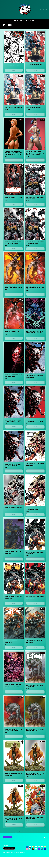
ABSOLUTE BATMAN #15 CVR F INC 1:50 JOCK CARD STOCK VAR (13, 375)
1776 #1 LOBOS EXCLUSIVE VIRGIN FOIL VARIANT (13, 108)
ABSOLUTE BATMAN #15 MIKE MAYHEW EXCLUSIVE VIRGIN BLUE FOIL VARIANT (13, 420)
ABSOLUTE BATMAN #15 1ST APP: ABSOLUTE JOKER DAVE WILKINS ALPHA (13, 286)
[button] (2, 9)
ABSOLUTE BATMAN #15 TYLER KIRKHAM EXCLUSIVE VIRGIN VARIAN (35, 508)
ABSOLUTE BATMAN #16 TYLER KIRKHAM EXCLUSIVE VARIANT (13, 597)
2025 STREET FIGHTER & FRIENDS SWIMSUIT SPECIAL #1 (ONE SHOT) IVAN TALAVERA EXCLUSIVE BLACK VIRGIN (13, 153)
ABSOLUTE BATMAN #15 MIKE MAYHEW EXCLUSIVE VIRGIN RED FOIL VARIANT (34, 420)
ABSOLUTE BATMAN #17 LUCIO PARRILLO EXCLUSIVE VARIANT (35, 686)
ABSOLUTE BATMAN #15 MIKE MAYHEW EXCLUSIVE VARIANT (34, 376)
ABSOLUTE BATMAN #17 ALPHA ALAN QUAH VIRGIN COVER (34, 641)
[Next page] (33, 831)
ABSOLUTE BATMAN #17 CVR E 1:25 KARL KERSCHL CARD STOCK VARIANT (14, 685)
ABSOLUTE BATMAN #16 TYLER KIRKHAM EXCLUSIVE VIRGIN (35, 597)
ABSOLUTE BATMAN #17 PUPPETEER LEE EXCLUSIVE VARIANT (13, 774)
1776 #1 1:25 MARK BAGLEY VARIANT (13, 65)
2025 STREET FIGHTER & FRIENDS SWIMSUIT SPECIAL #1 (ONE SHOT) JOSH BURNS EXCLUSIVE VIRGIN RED (35, 153)
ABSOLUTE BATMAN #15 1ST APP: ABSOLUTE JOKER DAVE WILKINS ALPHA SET (35, 287)
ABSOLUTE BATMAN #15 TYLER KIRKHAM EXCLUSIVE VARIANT (35, 464)
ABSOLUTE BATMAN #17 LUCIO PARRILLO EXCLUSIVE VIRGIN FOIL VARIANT (14, 730)
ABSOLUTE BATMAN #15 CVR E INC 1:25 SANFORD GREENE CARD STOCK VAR (34, 332)
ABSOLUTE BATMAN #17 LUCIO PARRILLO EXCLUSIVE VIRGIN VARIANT (35, 730)
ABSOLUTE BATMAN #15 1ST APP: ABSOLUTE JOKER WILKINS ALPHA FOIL (13, 332)
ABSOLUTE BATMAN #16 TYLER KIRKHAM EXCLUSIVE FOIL (35, 553)
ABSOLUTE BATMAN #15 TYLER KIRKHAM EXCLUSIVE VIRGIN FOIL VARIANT (13, 508)
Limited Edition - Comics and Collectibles (12, 852)
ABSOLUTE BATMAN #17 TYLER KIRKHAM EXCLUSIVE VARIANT (35, 818)
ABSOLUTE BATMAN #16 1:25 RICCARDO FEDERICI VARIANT (13, 552)
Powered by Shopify (22, 852)
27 (29, 831)
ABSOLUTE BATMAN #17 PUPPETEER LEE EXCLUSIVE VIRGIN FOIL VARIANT (35, 774)
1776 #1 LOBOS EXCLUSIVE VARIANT (34, 64)
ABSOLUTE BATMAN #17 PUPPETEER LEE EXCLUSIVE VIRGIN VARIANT (13, 819)
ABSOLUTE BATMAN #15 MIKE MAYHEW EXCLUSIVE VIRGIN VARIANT (13, 465)
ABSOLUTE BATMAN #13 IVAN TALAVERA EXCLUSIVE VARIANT (13, 198)
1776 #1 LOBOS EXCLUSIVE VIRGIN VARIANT (33, 108)
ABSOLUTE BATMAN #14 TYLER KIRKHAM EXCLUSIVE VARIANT (35, 198)
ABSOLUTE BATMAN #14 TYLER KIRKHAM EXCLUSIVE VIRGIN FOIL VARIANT (13, 242)
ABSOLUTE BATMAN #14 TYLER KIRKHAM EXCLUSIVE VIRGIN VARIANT (35, 242)
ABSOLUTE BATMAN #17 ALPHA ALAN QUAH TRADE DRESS (13, 641)
